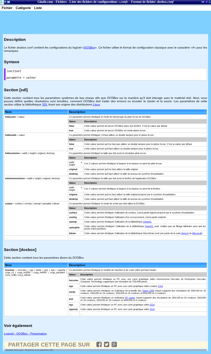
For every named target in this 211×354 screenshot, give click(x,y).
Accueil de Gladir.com (2, 2)
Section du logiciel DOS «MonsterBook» (202, 2)
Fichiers (61, 2)
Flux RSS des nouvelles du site (7, 2)
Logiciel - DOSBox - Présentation (25, 333)
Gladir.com (45, 2)
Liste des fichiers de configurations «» (98, 2)
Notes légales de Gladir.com (4, 2)
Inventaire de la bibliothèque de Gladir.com (205, 1)
